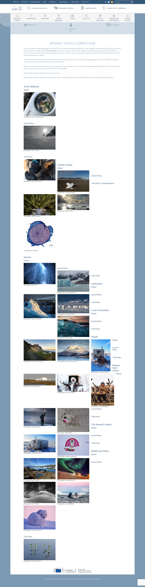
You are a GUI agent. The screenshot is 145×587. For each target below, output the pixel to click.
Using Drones (45, 19)
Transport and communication (114, 20)
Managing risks (31, 19)
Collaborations (35, 2)
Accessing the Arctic (39, 8)
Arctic (39, 51)
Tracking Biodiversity (58, 20)
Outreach (52, 2)
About (15, 2)
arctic (95, 60)
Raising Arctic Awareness (116, 8)
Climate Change (52, 51)
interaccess (31, 25)
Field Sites (25, 2)
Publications (75, 2)
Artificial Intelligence (100, 20)
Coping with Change (17, 20)
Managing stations (66, 8)
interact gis (72, 30)
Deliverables (63, 2)
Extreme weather (127, 20)
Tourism (72, 19)
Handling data (90, 8)
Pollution (86, 19)
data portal (114, 25)
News (44, 2)
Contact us (85, 2)
